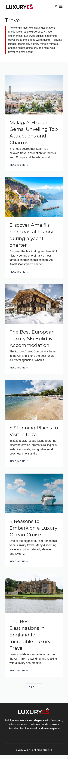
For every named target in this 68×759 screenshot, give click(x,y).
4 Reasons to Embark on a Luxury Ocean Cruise (33, 528)
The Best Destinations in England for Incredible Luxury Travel (29, 635)
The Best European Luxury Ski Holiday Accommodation (32, 338)
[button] (56, 6)
